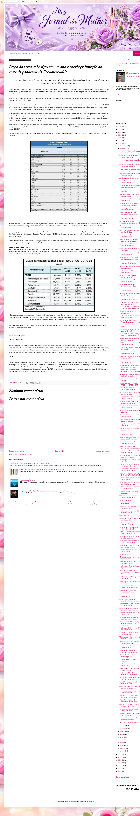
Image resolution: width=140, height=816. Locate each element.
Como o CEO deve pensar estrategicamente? (127, 276)
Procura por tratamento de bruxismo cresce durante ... (128, 213)
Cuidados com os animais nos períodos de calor (129, 406)
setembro (123, 729)
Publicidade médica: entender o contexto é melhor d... (129, 352)
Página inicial (59, 451)
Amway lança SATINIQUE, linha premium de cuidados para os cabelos (41, 469)
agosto (122, 731)
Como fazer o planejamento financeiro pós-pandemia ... (128, 262)
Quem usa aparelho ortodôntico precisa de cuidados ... (129, 244)
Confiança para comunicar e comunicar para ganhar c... (128, 298)
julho (121, 734)
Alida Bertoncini (134, 73)
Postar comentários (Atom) (23, 454)
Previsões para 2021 (125, 554)
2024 (120, 132)
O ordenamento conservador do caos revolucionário (129, 330)
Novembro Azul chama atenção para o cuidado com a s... (129, 438)
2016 (120, 763)
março (122, 745)
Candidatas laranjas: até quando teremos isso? (129, 665)
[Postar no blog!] (33, 383)
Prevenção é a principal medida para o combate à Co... (129, 253)
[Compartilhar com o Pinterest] (39, 383)
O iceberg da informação (27, 480)
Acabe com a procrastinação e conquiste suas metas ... (129, 609)
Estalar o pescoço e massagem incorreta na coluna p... (129, 186)
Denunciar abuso (122, 777)
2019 (120, 754)
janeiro (122, 751)
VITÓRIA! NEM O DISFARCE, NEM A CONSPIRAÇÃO (129, 334)
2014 (120, 768)
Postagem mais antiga (102, 451)
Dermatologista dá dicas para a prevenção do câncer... (129, 208)
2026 (120, 127)
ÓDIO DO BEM (124, 515)
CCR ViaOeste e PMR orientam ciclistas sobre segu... (129, 705)
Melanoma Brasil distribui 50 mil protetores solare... (129, 174)
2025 (120, 129)
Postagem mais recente (16, 451)
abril (121, 742)
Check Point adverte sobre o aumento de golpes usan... (128, 701)
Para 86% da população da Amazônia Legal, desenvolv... (129, 321)
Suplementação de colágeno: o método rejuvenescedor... (129, 204)
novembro (123, 148)
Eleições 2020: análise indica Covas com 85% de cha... (128, 696)
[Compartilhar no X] (35, 383)
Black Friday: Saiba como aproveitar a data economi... (129, 651)
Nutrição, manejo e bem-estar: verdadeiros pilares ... (129, 402)
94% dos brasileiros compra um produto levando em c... (129, 496)
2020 (120, 143)
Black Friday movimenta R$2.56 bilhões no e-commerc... (129, 541)
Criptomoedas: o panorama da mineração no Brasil (128, 528)
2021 (120, 140)
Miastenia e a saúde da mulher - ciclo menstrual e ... (129, 226)
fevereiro (123, 748)
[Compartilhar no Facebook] (37, 383)
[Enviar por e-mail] (31, 383)
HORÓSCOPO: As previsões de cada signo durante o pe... (129, 152)
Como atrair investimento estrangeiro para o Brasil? (128, 285)
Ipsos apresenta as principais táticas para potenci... (128, 710)
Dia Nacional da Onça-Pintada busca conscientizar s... (128, 366)
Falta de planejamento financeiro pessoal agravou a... (129, 523)
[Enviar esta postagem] (27, 382)
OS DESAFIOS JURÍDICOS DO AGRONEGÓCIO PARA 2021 (129, 307)
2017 (120, 760)
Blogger (91, 801)
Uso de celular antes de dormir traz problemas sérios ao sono (29, 463)
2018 (120, 757)
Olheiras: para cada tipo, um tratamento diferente (128, 591)
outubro (122, 726)
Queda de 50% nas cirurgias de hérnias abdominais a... (129, 465)
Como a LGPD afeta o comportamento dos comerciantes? (126, 502)
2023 (120, 135)
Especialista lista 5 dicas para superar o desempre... (128, 303)
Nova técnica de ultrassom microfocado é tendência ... (128, 586)
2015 (120, 766)
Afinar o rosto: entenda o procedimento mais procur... (129, 600)
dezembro (123, 146)
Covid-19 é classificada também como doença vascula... (129, 165)
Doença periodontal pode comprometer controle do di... (129, 447)
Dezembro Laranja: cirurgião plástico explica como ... (128, 240)
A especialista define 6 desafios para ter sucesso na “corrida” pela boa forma (43, 491)
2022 (120, 138)
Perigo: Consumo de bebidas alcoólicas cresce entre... (128, 618)
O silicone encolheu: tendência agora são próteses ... (129, 567)
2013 (120, 771)
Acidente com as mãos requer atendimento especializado (128, 258)
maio (121, 740)
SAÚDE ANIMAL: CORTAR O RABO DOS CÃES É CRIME (129, 384)
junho (122, 737)
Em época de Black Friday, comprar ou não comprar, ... (129, 674)
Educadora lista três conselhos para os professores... (129, 718)
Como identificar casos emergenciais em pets (127, 388)
